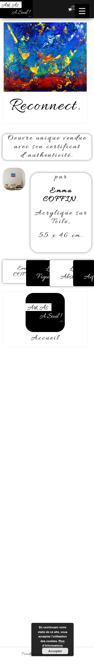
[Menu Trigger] (82, 11)
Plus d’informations (53, 643)
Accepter (55, 651)
